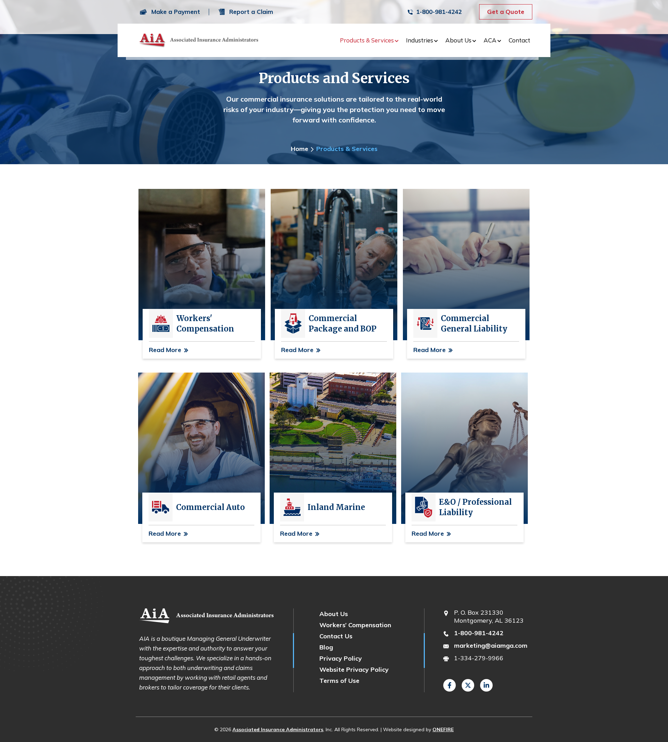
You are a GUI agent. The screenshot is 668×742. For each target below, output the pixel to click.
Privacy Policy (340, 658)
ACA (490, 40)
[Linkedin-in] (486, 685)
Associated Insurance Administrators (277, 729)
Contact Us (335, 636)
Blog (326, 647)
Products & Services (367, 40)
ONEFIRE (443, 729)
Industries (419, 40)
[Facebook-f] (449, 685)
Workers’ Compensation (355, 625)
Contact (519, 40)
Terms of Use (339, 681)
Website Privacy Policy (354, 669)
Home (299, 149)
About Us (458, 40)
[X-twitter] (468, 685)
